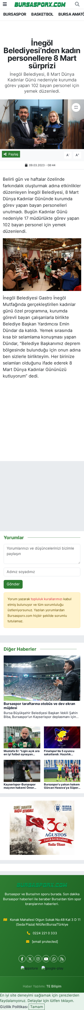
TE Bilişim (53, 986)
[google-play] (52, 969)
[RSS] (61, 958)
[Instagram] (38, 958)
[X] (30, 958)
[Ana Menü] (5, 4)
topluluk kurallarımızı (47, 599)
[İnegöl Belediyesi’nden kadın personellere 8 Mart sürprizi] (42, 124)
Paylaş (13, 154)
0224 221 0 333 (45, 933)
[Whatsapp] (54, 958)
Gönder (13, 584)
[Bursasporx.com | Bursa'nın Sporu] (40, 4)
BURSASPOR (14, 14)
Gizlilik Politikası (14, 1007)
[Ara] (77, 4)
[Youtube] (46, 958)
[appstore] (29, 969)
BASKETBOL (42, 14)
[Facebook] (22, 958)
